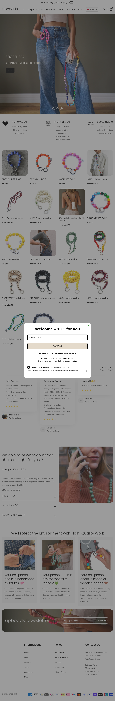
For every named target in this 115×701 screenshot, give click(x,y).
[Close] (88, 325)
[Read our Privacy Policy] (86, 371)
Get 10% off (57, 346)
